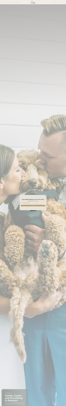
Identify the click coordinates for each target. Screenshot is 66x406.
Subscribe (33, 205)
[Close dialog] (45, 195)
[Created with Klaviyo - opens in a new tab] (33, 210)
